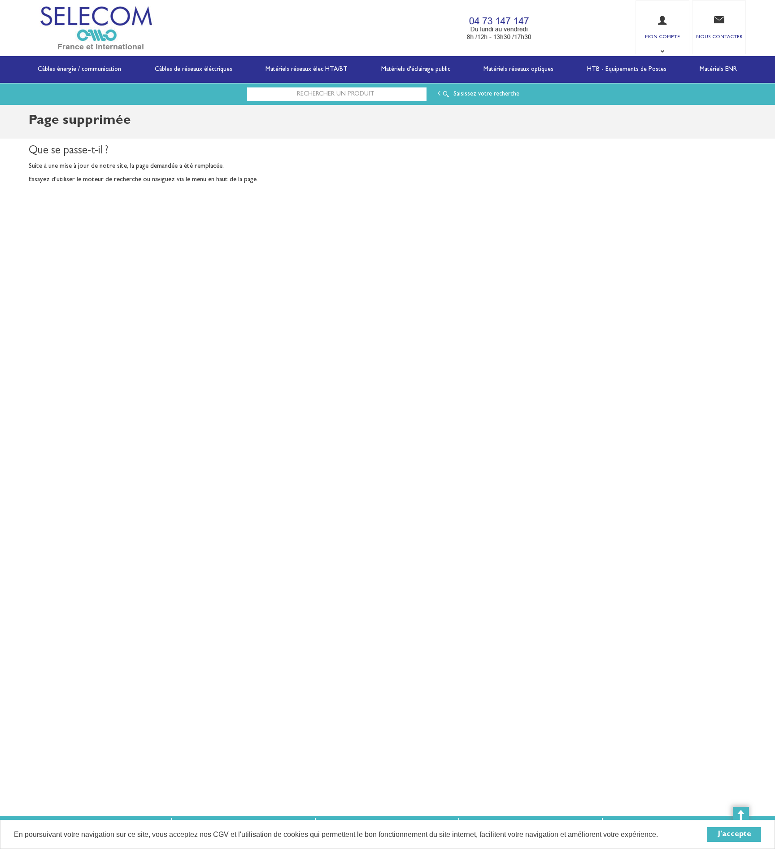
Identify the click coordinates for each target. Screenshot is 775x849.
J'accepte (734, 834)
